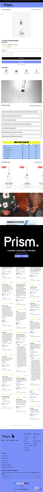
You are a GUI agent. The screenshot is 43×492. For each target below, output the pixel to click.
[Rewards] (38, 488)
